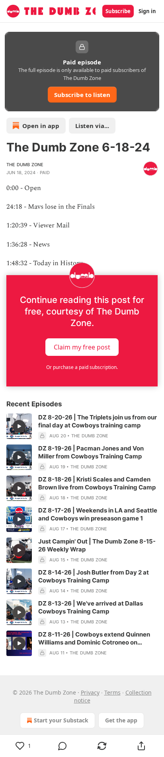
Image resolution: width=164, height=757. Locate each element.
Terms (112, 692)
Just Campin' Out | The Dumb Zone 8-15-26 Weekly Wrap (97, 545)
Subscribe (118, 11)
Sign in (147, 11)
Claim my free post (82, 347)
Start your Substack (61, 720)
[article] (82, 426)
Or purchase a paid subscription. (82, 367)
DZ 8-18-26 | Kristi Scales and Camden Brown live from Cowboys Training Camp (97, 483)
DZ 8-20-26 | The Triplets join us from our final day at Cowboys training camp (97, 421)
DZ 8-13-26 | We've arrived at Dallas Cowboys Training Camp (90, 607)
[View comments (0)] (62, 746)
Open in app (40, 126)
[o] (19, 426)
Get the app (121, 720)
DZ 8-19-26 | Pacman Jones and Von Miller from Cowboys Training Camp (91, 452)
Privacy (90, 692)
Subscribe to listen (82, 95)
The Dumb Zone (25, 164)
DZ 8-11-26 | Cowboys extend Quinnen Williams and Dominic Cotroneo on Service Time (94, 638)
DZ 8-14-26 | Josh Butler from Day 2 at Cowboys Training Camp (93, 576)
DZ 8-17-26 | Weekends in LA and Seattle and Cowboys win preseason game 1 (97, 514)
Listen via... (92, 126)
